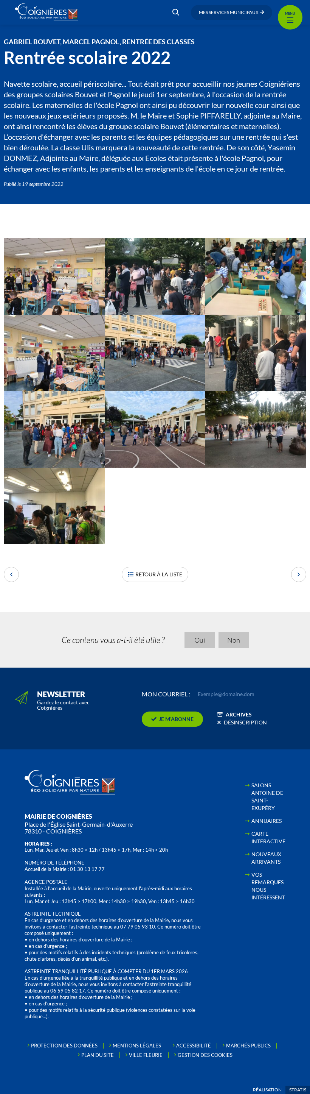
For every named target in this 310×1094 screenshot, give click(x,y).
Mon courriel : (166, 694)
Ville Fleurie (146, 1055)
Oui (199, 640)
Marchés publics (248, 1045)
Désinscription (245, 722)
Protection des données (64, 1045)
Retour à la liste (158, 574)
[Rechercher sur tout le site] (175, 12)
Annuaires (266, 821)
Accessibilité (193, 1045)
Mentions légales (137, 1045)
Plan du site (97, 1055)
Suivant (298, 574)
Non (233, 640)
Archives (239, 714)
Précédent (11, 574)
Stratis (297, 1089)
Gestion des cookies (205, 1055)
